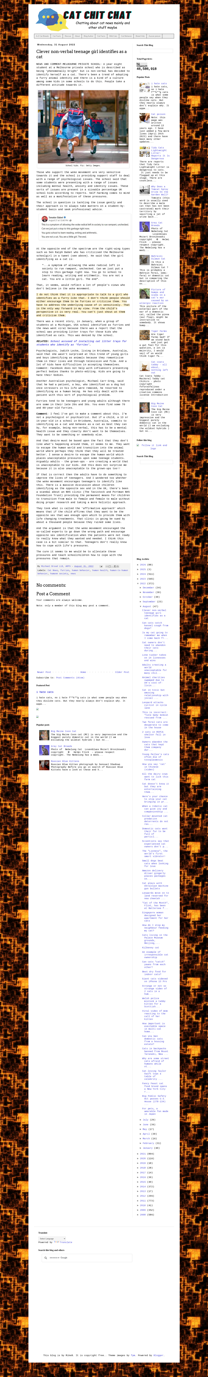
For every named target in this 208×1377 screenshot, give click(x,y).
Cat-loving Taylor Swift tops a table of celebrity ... (154, 1075)
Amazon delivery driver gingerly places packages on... (154, 874)
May (145, 1129)
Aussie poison (154, 36)
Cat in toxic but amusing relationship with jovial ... (155, 694)
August (148, 606)
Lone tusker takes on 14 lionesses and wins (154, 658)
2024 (143, 574)
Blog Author (88, 36)
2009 (143, 1210)
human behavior (81, 570)
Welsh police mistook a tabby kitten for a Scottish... (154, 1002)
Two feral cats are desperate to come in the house (155, 725)
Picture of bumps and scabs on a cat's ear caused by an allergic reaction (154, 296)
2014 (143, 1186)
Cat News (53, 570)
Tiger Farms (159, 331)
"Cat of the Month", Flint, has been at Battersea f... (155, 906)
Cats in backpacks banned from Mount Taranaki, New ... (155, 1051)
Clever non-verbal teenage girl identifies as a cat (154, 614)
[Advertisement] (153, 510)
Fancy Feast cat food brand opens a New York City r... (154, 1087)
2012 (143, 1196)
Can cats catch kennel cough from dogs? (155, 626)
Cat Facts (57, 36)
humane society (59, 574)
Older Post (122, 672)
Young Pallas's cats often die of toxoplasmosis (155, 757)
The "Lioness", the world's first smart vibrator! (155, 854)
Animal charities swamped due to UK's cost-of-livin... (153, 681)
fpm (133, 1355)
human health (100, 570)
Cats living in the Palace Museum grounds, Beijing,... (155, 939)
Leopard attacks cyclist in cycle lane (154, 705)
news (73, 574)
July (146, 1120)
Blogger (158, 1355)
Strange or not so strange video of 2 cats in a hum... (154, 990)
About (77, 36)
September (150, 602)
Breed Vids (140, 36)
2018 (143, 1168)
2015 (143, 1182)
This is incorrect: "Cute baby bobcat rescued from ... (155, 715)
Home (83, 672)
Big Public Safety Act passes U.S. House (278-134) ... (154, 1100)
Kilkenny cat (150, 948)
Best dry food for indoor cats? (154, 973)
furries (64, 570)
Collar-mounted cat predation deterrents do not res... (155, 820)
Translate (66, 1242)
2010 (143, 1205)
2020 (143, 1158)
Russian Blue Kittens (65, 761)
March (147, 1138)
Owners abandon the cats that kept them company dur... (155, 746)
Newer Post (44, 672)
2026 (143, 565)
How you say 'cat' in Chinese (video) (154, 767)
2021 (143, 1154)
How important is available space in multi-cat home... (154, 1027)
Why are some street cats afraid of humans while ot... (155, 1062)
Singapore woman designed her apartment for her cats (155, 916)
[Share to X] (112, 566)
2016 (143, 1177)
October (148, 597)
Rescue (68, 36)
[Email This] (107, 566)
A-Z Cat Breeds (42, 36)
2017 (143, 1173)
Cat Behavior (126, 36)
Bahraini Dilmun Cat (158, 257)
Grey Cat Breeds (61, 746)
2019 (143, 1163)
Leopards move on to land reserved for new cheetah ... (155, 896)
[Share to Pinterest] (117, 566)
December (149, 588)
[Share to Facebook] (115, 566)
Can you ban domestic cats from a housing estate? (153, 1040)
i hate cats (44, 692)
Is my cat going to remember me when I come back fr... (155, 635)
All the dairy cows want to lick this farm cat (155, 777)
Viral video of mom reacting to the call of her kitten (155, 1015)
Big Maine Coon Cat (63, 731)
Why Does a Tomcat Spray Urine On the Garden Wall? (159, 190)
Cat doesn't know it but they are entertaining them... (155, 788)
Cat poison (158, 114)
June (146, 1124)
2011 (143, 1201)
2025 (143, 569)
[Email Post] (101, 566)
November (149, 592)
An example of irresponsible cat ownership (155, 955)
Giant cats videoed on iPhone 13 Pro (155, 980)
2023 (143, 579)
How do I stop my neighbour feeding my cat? (155, 928)
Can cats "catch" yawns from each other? (154, 965)
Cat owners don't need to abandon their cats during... (154, 646)
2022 (143, 583)
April (147, 1134)
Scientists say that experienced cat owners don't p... (155, 844)
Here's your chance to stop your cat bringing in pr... (155, 799)
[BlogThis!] (109, 566)
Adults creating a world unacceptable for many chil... (154, 669)
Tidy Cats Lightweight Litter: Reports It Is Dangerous (160, 153)
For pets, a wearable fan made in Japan (155, 1111)
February (149, 1143)
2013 (143, 1191)
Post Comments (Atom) (70, 678)
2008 (143, 1215)
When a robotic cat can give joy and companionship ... (155, 809)
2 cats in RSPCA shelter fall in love (154, 735)
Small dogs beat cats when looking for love (155, 863)
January (148, 1148)
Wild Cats (113, 36)
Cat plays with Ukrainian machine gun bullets (155, 886)
